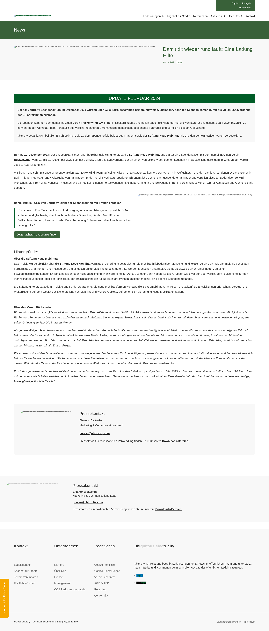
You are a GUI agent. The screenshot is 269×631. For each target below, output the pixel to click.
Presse (58, 577)
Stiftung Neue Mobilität (163, 135)
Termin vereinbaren (26, 577)
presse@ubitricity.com (94, 433)
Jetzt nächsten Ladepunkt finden (37, 234)
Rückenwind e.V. (92, 122)
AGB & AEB (101, 583)
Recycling (100, 589)
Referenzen (200, 16)
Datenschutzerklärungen (229, 622)
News (179, 62)
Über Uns (234, 16)
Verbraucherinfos (104, 577)
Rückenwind (22, 159)
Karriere (59, 564)
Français (246, 4)
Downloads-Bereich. (175, 441)
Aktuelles (216, 16)
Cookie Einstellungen (107, 570)
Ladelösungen (152, 16)
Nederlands (245, 8)
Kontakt (250, 16)
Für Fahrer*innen (24, 583)
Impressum (249, 622)
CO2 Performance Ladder (70, 589)
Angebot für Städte (178, 16)
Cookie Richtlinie (104, 564)
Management (62, 583)
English (235, 4)
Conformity (101, 595)
